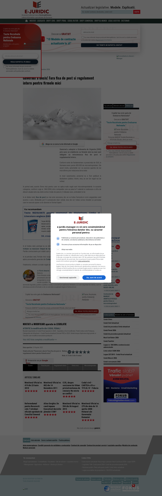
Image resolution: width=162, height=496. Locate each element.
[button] (81, 249)
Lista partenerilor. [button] (84, 261)
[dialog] (81, 248)
